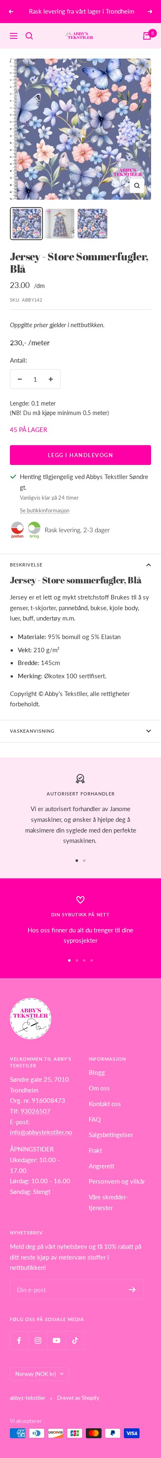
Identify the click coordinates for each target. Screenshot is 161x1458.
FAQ (95, 1119)
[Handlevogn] (147, 36)
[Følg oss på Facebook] (19, 1340)
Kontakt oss (105, 1103)
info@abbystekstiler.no (41, 1132)
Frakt (95, 1150)
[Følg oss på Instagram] (37, 1340)
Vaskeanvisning (32, 731)
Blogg (97, 1072)
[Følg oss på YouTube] (56, 1340)
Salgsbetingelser (111, 1134)
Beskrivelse (26, 564)
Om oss (99, 1088)
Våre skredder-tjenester (108, 1202)
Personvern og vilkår (117, 1181)
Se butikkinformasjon (44, 510)
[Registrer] (132, 1290)
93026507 (35, 1111)
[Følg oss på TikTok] (75, 1340)
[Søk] (29, 36)
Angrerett (101, 1166)
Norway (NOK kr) (35, 1374)
